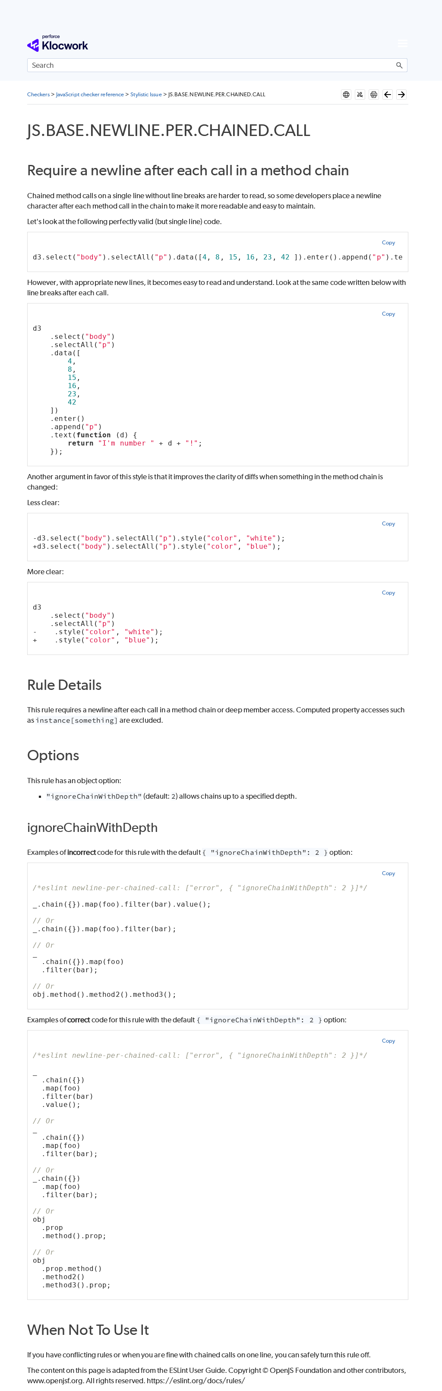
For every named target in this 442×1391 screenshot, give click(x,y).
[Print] (374, 94)
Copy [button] (388, 242)
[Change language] (346, 94)
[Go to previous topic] (387, 94)
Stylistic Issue (145, 94)
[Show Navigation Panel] (402, 43)
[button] (399, 65)
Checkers (38, 94)
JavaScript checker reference (90, 94)
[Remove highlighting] (360, 94)
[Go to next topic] (401, 94)
